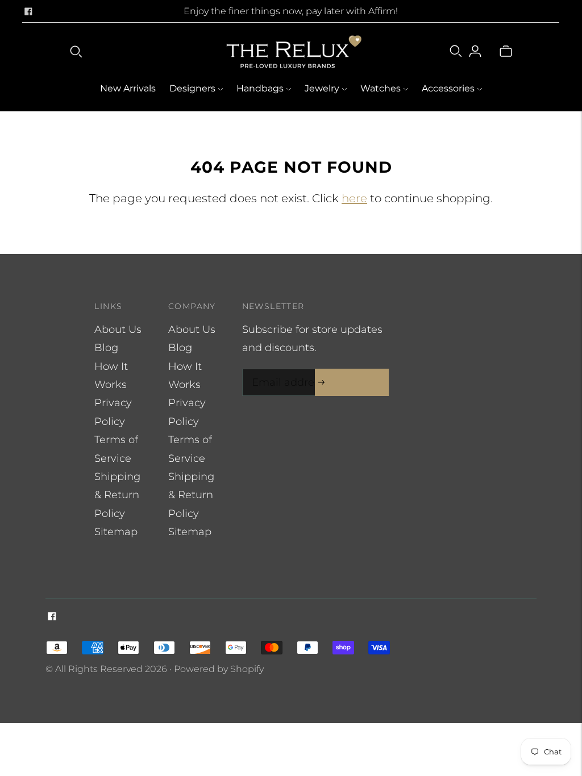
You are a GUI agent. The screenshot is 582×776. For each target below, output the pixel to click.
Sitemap (116, 531)
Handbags (260, 88)
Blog (106, 347)
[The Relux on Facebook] (28, 11)
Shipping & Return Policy (117, 495)
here (354, 198)
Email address (285, 370)
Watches (380, 88)
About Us (118, 329)
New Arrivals (128, 88)
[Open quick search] (76, 51)
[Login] (475, 51)
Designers (192, 88)
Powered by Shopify (219, 669)
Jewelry (322, 88)
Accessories (448, 88)
